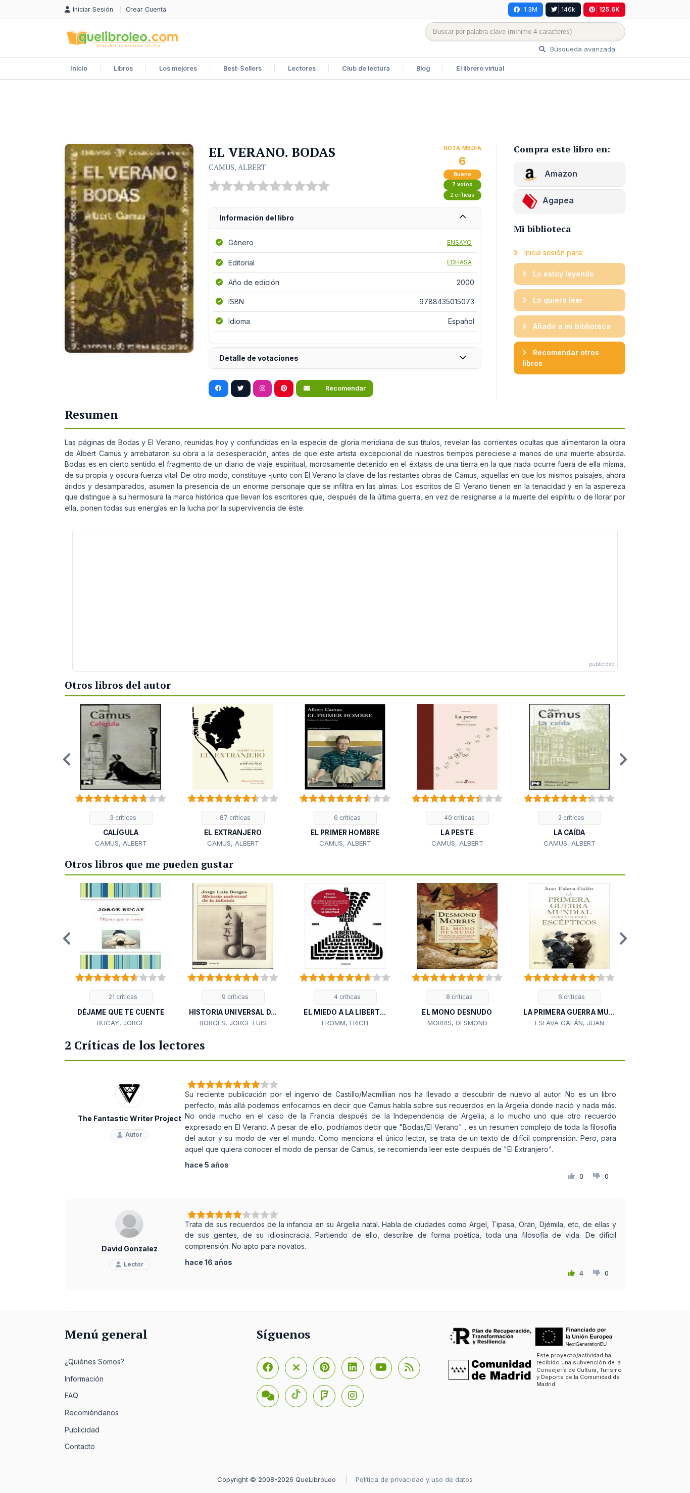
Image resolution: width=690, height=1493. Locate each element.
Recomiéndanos (92, 1412)
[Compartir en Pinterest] (283, 388)
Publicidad (82, 1429)
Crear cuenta (146, 9)
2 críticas (462, 195)
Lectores (302, 68)
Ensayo (459, 242)
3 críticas (122, 817)
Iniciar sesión (94, 9)
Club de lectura (366, 68)
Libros (123, 68)
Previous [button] (67, 759)
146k (568, 9)
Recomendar (345, 388)
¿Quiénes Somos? (94, 1361)
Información (84, 1378)
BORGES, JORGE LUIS (233, 1023)
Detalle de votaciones (259, 358)
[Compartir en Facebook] (218, 388)
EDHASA (459, 262)
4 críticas (346, 997)
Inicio (78, 68)
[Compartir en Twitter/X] (241, 388)
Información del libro (256, 217)
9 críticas (234, 997)
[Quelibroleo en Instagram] (262, 388)
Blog (423, 68)
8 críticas (459, 997)
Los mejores (178, 68)
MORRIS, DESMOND (457, 1023)
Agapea (558, 200)
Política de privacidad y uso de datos (414, 1479)
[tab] (345, 218)
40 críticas (458, 817)
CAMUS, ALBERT (237, 167)
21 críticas (122, 997)
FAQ (71, 1395)
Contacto (80, 1446)
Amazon (560, 174)
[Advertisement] (345, 113)
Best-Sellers (242, 68)
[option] (121, 776)
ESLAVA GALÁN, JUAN (569, 1023)
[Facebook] (268, 1368)
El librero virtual (480, 68)
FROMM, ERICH (345, 1023)
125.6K (609, 9)
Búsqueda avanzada (581, 49)
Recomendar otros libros (560, 358)
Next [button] (623, 759)
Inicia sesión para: (552, 252)
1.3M (530, 9)
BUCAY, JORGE (120, 1023)
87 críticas (234, 817)
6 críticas (346, 817)
